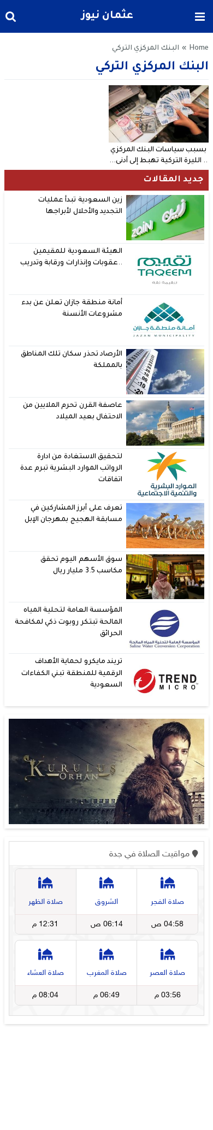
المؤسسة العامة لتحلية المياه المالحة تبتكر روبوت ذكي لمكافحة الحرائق (68, 622)
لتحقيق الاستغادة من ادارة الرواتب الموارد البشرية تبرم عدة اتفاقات (71, 468)
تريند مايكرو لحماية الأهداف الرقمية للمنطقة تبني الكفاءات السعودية (71, 673)
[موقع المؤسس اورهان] (106, 771)
